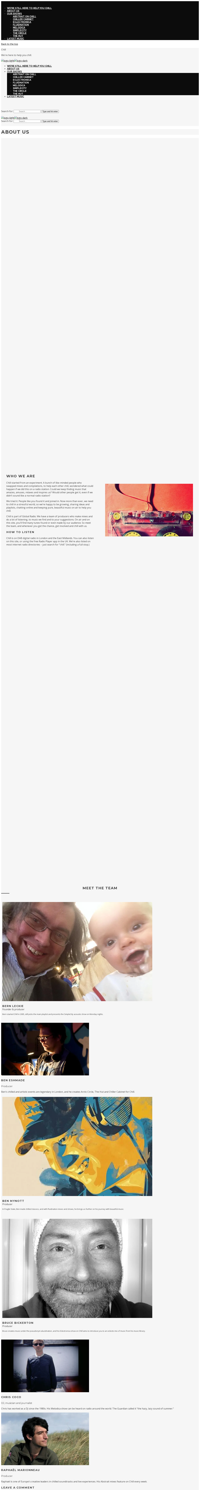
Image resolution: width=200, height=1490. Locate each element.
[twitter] (100, 1020)
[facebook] (96, 1020)
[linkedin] (104, 1020)
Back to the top (9, 44)
